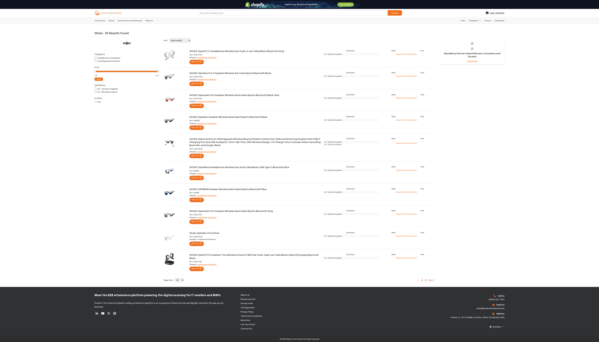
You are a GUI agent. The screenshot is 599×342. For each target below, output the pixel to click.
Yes (99, 102)
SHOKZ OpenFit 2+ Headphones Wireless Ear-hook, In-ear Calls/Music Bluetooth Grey (236, 50)
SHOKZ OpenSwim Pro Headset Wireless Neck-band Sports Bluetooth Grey (231, 210)
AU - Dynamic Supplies (107, 89)
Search (395, 13)
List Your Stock (248, 324)
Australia (496, 326)
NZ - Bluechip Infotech (107, 92)
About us (245, 294)
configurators (248, 307)
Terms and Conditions (251, 316)
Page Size (168, 280)
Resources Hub (248, 299)
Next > (431, 280)
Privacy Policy (247, 311)
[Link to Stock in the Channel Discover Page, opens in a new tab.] (114, 314)
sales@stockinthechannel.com (490, 308)
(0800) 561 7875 (496, 299)
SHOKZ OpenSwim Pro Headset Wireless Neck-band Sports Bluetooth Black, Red (234, 94)
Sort (166, 40)
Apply (99, 79)
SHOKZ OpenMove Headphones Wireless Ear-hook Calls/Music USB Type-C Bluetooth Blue (239, 167)
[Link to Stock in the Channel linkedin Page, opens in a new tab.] (97, 314)
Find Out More (345, 4)
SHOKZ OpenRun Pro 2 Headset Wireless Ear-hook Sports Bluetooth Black (230, 72)
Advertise (245, 320)
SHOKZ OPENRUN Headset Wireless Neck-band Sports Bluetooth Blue (228, 189)
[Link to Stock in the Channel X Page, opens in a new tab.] (109, 314)
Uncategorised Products (108, 61)
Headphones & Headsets (108, 58)
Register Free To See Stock (406, 54)
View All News (472, 61)
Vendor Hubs (247, 303)
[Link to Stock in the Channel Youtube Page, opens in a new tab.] (103, 314)
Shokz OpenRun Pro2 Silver (204, 232)
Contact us (246, 328)
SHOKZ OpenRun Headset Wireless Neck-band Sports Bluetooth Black (228, 116)
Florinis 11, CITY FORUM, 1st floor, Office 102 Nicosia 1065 (477, 317)
